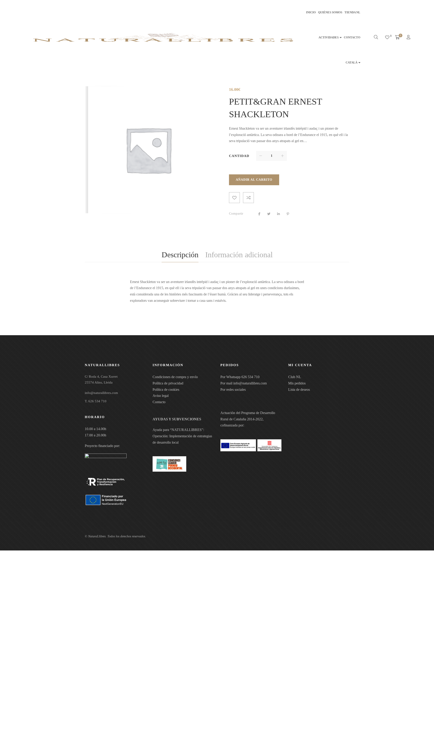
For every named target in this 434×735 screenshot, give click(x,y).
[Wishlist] (387, 37)
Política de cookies (166, 389)
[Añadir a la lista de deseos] (234, 197)
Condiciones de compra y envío (175, 377)
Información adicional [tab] (239, 254)
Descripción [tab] (180, 254)
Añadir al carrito (254, 179)
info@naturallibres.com (250, 383)
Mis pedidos (297, 383)
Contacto (159, 402)
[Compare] (248, 197)
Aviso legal (161, 396)
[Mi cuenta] (409, 37)
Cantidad (239, 156)
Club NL (294, 377)
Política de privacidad (168, 383)
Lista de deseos (299, 389)
